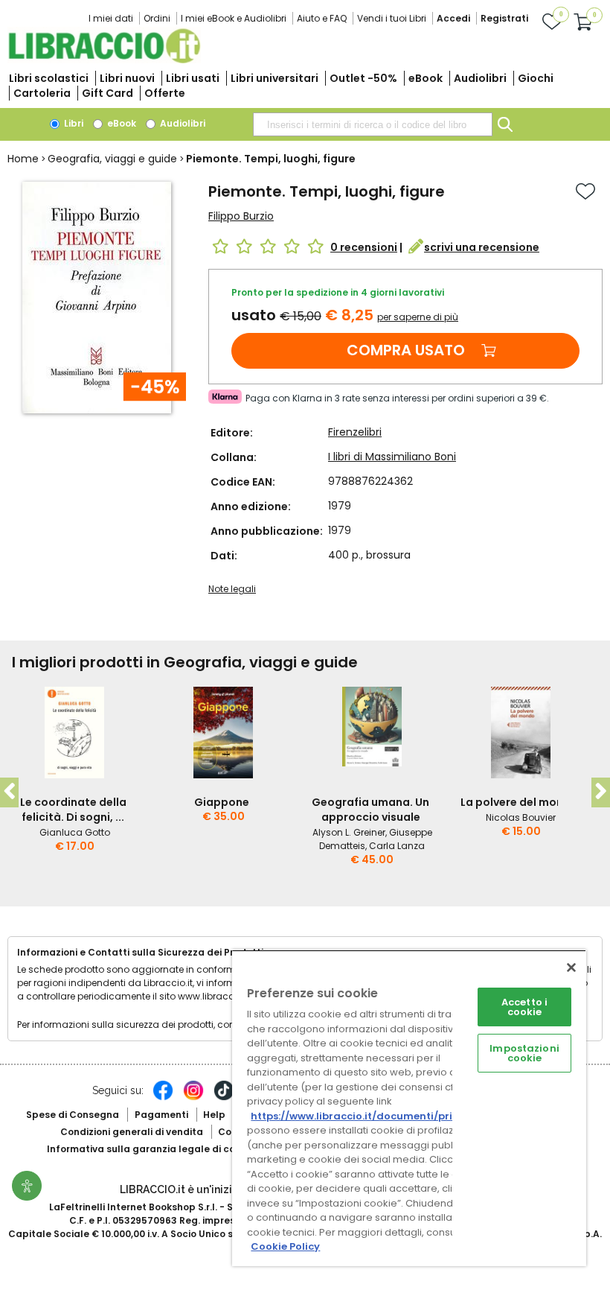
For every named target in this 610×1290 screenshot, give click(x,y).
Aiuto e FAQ (322, 18)
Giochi (535, 78)
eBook (425, 78)
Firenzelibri (355, 432)
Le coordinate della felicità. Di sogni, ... (73, 809)
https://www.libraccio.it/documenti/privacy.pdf (374, 1116)
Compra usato (406, 350)
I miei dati (111, 18)
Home (23, 158)
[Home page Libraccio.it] (104, 60)
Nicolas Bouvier (521, 817)
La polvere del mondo (519, 802)
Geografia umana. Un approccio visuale (370, 809)
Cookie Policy (285, 1246)
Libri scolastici (49, 78)
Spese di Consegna (72, 1114)
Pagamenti (161, 1114)
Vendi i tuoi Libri (391, 18)
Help (214, 1114)
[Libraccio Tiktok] (224, 1098)
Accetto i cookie (524, 1007)
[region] (409, 1108)
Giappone (221, 802)
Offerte (164, 93)
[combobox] (372, 124)
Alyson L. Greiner (348, 832)
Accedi (453, 18)
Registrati (504, 18)
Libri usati (192, 78)
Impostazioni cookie (524, 1053)
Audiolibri (480, 78)
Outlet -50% (363, 78)
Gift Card (107, 93)
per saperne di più (417, 317)
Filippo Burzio (241, 216)
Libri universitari (274, 78)
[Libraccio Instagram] (193, 1098)
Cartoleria (42, 93)
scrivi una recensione (481, 247)
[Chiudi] (571, 967)
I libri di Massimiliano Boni (392, 456)
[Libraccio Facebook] (162, 1098)
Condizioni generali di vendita (131, 1131)
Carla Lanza (397, 845)
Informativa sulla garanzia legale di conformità (162, 1149)
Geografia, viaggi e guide (112, 158)
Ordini (157, 18)
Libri (72, 123)
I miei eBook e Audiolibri (233, 18)
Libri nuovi (127, 78)
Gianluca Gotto (74, 832)
